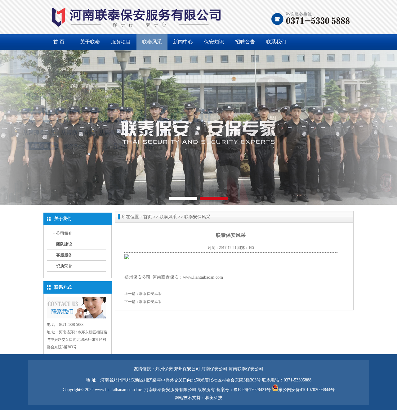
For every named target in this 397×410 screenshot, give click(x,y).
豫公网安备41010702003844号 (306, 389)
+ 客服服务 (62, 255)
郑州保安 (164, 369)
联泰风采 (152, 41)
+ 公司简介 (62, 233)
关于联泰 (90, 41)
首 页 (59, 41)
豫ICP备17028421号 (252, 389)
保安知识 (214, 41)
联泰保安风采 (150, 293)
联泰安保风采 (197, 216)
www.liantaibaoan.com (203, 277)
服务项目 (121, 41)
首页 (147, 216)
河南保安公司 (214, 369)
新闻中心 (183, 41)
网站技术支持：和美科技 (198, 397)
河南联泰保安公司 (246, 369)
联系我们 (276, 41)
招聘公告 (245, 41)
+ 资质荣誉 (62, 266)
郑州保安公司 (187, 369)
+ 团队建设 (62, 244)
